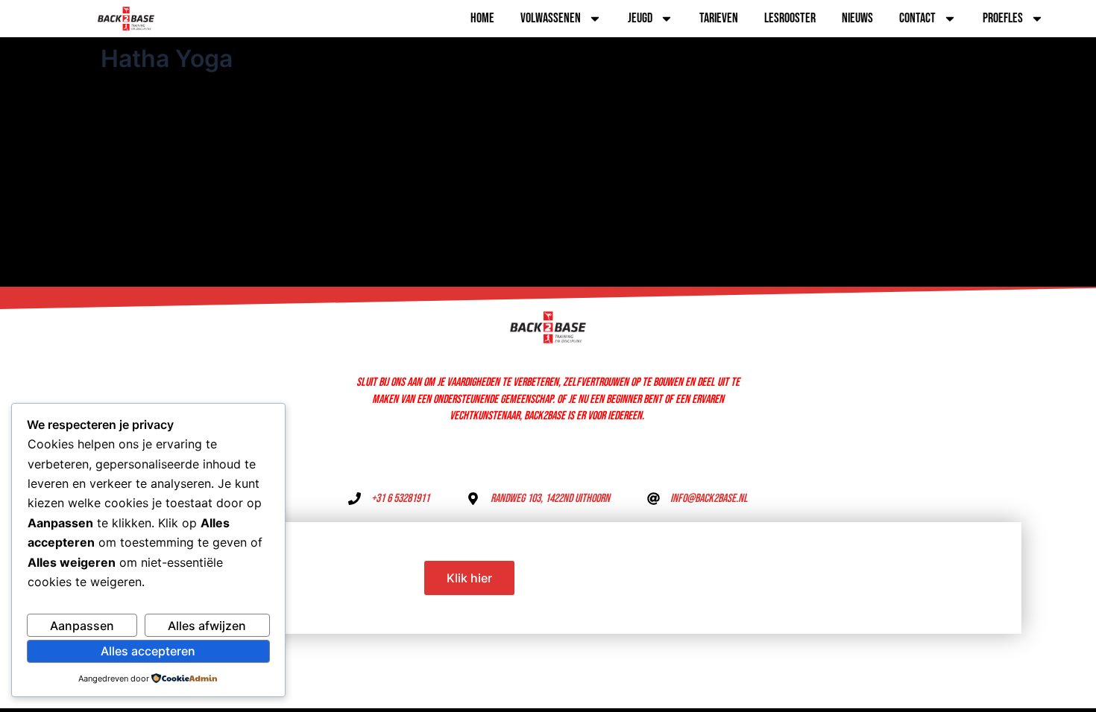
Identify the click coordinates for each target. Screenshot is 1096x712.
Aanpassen (82, 625)
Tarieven (718, 18)
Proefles (1003, 18)
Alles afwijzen (207, 625)
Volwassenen (550, 18)
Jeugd (640, 18)
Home (482, 18)
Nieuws (857, 18)
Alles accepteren (148, 650)
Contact (917, 18)
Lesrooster (790, 18)
